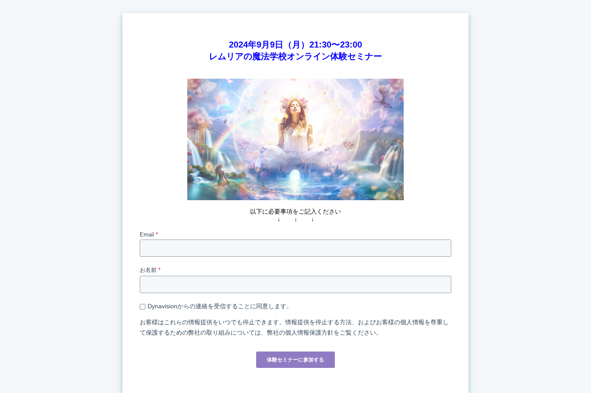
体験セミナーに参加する (295, 360)
